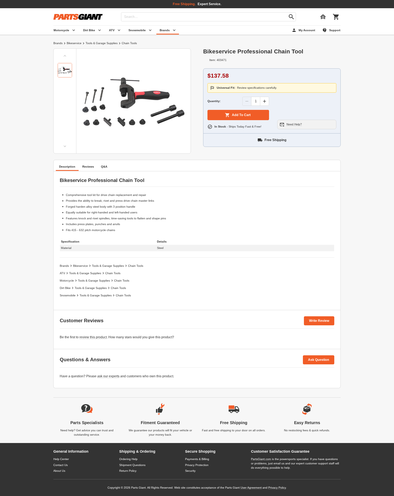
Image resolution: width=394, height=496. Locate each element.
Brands (58, 43)
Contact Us (60, 465)
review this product (93, 337)
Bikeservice (74, 43)
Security (190, 470)
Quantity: (214, 101)
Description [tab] (67, 166)
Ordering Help (128, 459)
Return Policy (127, 470)
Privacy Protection (196, 465)
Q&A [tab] (104, 166)
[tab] (65, 70)
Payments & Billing (197, 459)
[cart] (336, 16)
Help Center (61, 459)
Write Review (319, 320)
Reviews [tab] (88, 166)
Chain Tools (129, 43)
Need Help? (294, 124)
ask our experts (108, 376)
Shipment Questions (132, 465)
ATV (62, 273)
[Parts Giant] (78, 17)
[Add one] (264, 101)
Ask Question (318, 359)
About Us (59, 470)
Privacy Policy (277, 487)
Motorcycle (67, 280)
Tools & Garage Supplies (102, 43)
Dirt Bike (65, 288)
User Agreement (251, 487)
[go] (291, 16)
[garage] (323, 16)
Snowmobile (68, 295)
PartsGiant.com (261, 459)
